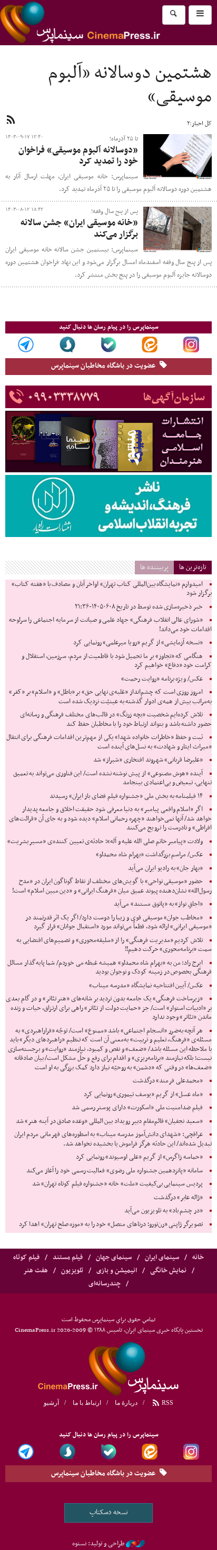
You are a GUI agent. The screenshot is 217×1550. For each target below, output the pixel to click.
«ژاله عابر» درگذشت (178, 1197)
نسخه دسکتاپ (109, 1512)
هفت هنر (35, 1271)
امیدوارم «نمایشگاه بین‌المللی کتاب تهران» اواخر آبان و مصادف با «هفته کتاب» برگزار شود (112, 589)
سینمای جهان (114, 1257)
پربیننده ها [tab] (154, 567)
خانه (198, 1257)
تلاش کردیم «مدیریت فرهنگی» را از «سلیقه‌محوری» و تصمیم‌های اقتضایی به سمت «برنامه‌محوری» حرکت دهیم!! (114, 945)
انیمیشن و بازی (116, 1271)
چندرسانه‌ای (104, 1284)
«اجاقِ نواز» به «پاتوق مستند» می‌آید (158, 904)
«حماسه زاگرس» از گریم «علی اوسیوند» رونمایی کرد (139, 1157)
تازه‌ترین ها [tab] (192, 567)
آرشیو (51, 1402)
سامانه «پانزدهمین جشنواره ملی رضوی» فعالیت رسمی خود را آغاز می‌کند (114, 1171)
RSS (166, 1402)
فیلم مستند (68, 1257)
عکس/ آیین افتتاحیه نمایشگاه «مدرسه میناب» (146, 985)
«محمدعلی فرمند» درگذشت (168, 1081)
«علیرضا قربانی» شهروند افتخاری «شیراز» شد (148, 760)
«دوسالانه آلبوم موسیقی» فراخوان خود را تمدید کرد (78, 156)
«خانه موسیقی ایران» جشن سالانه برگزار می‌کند (79, 229)
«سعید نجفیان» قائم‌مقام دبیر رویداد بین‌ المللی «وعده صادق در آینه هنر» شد (109, 1121)
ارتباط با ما (87, 1402)
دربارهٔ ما (126, 1402)
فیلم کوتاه (26, 1257)
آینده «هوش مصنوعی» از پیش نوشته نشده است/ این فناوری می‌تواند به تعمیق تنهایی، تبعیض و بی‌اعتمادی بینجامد (112, 778)
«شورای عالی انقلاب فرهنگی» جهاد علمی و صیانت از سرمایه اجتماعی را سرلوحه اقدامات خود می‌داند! (110, 624)
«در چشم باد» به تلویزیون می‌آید (163, 1211)
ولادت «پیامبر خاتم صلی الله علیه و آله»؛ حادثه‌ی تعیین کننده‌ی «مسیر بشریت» (105, 841)
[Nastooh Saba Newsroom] (135, 1543)
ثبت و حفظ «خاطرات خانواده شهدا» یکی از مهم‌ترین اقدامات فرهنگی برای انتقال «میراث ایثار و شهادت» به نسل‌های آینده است (109, 742)
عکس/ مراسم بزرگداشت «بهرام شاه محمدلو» (149, 854)
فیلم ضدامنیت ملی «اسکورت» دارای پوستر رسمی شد (137, 1107)
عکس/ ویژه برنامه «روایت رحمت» (162, 679)
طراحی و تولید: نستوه (98, 1543)
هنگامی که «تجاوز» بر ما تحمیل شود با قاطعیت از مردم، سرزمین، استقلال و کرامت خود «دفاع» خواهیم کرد (117, 661)
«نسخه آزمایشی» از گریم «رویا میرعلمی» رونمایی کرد (138, 643)
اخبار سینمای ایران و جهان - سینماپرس (105, 22)
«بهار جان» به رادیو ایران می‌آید (165, 868)
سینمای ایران (162, 1257)
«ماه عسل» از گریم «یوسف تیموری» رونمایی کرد (143, 1094)
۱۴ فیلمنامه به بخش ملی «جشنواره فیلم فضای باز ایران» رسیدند (126, 796)
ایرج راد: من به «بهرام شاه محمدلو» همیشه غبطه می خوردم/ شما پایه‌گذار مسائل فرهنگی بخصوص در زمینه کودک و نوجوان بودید (109, 967)
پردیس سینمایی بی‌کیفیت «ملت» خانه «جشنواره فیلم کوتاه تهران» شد (117, 1184)
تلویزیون (72, 1271)
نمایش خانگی (168, 1271)
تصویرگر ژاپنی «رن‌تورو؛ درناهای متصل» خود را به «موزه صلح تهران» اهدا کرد (111, 1224)
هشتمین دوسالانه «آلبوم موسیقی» (130, 85)
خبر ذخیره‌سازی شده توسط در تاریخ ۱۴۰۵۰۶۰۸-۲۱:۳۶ (139, 607)
